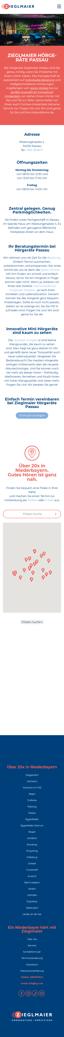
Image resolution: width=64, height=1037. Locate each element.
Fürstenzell (32, 869)
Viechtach (32, 781)
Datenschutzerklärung (32, 971)
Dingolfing (32, 851)
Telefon (33, 500)
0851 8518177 (34, 150)
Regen (32, 794)
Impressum (32, 964)
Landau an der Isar (32, 914)
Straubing (32, 844)
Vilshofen (32, 895)
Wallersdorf (32, 908)
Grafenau (32, 800)
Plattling (32, 806)
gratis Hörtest (39, 88)
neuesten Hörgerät (26, 340)
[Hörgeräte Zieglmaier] (17, 6)
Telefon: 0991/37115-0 (32, 977)
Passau (32, 813)
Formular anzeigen (32, 415)
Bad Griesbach (32, 882)
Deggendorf (32, 775)
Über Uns (32, 939)
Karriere (32, 945)
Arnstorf (32, 876)
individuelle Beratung (39, 80)
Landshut (32, 838)
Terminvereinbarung (32, 958)
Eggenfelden (32, 819)
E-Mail (49, 500)
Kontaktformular (32, 951)
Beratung (53, 257)
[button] (34, 551)
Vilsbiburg (32, 857)
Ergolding (32, 901)
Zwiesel (32, 863)
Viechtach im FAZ (32, 787)
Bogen (32, 832)
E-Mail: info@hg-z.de (32, 983)
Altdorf (32, 889)
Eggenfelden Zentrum (32, 825)
